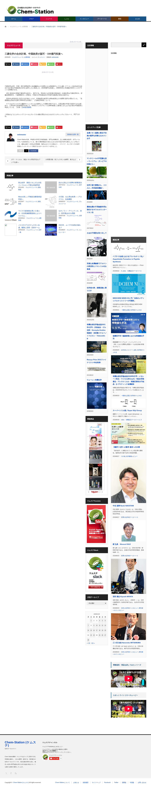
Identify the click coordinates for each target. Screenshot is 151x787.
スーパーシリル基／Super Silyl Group (127, 410)
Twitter (116, 782)
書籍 (119, 19)
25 (99, 635)
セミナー (130, 350)
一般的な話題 (125, 310)
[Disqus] (44, 267)
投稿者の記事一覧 (73, 134)
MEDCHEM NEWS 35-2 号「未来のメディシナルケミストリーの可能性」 (128, 299)
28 (88, 640)
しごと (66, 19)
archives (124, 350)
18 (99, 630)
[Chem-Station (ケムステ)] (30, 10)
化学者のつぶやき (136, 310)
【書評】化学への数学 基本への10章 (126, 447)
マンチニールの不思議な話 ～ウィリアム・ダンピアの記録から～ (97, 161)
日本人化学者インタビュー (129, 608)
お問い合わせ (142, 782)
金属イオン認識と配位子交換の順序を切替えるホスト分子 (97, 135)
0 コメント (41, 57)
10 (96, 625)
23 (94, 635)
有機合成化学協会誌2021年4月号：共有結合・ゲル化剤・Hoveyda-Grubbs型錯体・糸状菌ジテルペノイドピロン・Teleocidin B (97, 332)
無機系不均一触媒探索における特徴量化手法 (128, 337)
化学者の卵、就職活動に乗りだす (97, 289)
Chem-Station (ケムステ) (20, 744)
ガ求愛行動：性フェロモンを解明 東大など (60, 159)
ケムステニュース (17, 57)
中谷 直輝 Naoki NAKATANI (123, 506)
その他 (123, 456)
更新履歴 (85, 782)
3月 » (93, 643)
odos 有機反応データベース (132, 271)
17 (96, 630)
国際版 (124, 782)
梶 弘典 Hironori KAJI (122, 544)
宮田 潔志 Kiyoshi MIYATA (123, 596)
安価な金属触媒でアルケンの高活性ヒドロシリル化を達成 (97, 266)
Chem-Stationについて (62, 782)
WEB (20, 150)
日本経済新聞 (26, 107)
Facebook (33, 150)
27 (105, 635)
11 (99, 625)
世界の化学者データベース (129, 517)
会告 (135, 350)
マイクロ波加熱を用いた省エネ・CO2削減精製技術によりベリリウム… (30, 213)
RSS (15, 773)
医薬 (39, 187)
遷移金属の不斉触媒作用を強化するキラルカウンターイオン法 (97, 209)
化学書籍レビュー (131, 456)
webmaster (55, 57)
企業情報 (27, 57)
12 (102, 625)
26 (102, 635)
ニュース (49, 19)
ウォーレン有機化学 (94, 380)
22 (91, 635)
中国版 (132, 782)
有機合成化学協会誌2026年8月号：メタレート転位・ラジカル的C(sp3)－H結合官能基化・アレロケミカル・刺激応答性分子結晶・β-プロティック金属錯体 (128, 380)
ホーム (13, 19)
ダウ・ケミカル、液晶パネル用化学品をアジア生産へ (25, 161)
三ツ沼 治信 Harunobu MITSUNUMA (127, 643)
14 (88, 630)
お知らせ (76, 782)
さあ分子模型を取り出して (97, 233)
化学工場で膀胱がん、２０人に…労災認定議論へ (97, 186)
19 (102, 630)
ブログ (31, 19)
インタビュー (84, 19)
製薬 (19, 189)
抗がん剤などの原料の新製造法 (70, 183)
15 (91, 630)
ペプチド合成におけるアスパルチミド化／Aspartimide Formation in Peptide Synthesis (128, 259)
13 (105, 625)
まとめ (137, 19)
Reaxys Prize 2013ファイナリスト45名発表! (96, 361)
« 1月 (88, 643)
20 (105, 630)
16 (94, 630)
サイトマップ (96, 782)
